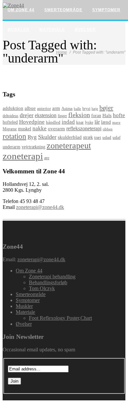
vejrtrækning (33, 146)
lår (97, 122)
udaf (116, 137)
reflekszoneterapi (83, 128)
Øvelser (85, 29)
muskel (24, 128)
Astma (67, 108)
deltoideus (10, 116)
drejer (26, 115)
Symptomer (106, 10)
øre (46, 158)
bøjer (106, 107)
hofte (119, 115)
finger (62, 115)
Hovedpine (32, 122)
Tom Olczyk (42, 288)
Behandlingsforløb (48, 282)
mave (116, 122)
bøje (95, 109)
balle (77, 109)
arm (56, 108)
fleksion (79, 115)
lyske (89, 122)
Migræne (10, 129)
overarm (56, 128)
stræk (88, 137)
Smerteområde (63, 10)
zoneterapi (23, 156)
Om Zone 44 (21, 10)
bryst (86, 108)
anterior (44, 108)
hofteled (10, 122)
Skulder (47, 137)
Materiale (52, 29)
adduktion (13, 108)
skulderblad (70, 137)
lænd (106, 122)
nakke (39, 128)
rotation (14, 136)
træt (97, 137)
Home (61, 52)
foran (96, 115)
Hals (107, 115)
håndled (53, 122)
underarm (11, 146)
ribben (108, 129)
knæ (80, 122)
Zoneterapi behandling (52, 276)
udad (106, 137)
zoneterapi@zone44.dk (40, 207)
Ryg (32, 137)
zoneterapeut (69, 145)
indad (68, 122)
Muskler (19, 29)
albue (30, 108)
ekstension (45, 115)
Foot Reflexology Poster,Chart (60, 318)
